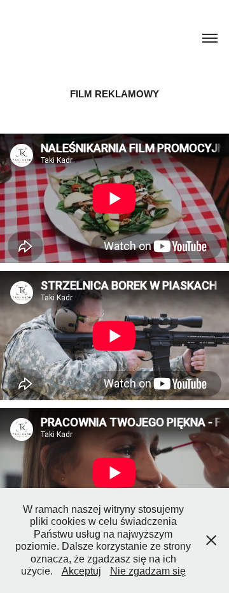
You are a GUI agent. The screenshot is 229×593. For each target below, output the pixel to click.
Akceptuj (81, 571)
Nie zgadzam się (148, 571)
